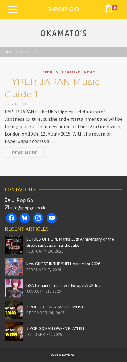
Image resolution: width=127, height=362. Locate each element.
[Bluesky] (25, 218)
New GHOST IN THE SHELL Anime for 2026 (63, 263)
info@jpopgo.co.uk (27, 207)
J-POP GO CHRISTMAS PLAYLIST (55, 307)
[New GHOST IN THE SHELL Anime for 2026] (14, 267)
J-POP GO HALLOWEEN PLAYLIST (55, 328)
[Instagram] (38, 218)
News (90, 72)
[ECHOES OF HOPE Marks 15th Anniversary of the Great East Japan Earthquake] (14, 245)
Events (50, 72)
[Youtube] (52, 218)
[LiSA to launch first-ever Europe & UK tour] (14, 288)
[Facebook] (11, 218)
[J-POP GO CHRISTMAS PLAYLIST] (14, 310)
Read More (25, 152)
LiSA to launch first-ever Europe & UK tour (64, 285)
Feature (71, 72)
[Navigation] (12, 9)
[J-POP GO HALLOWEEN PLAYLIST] (14, 331)
